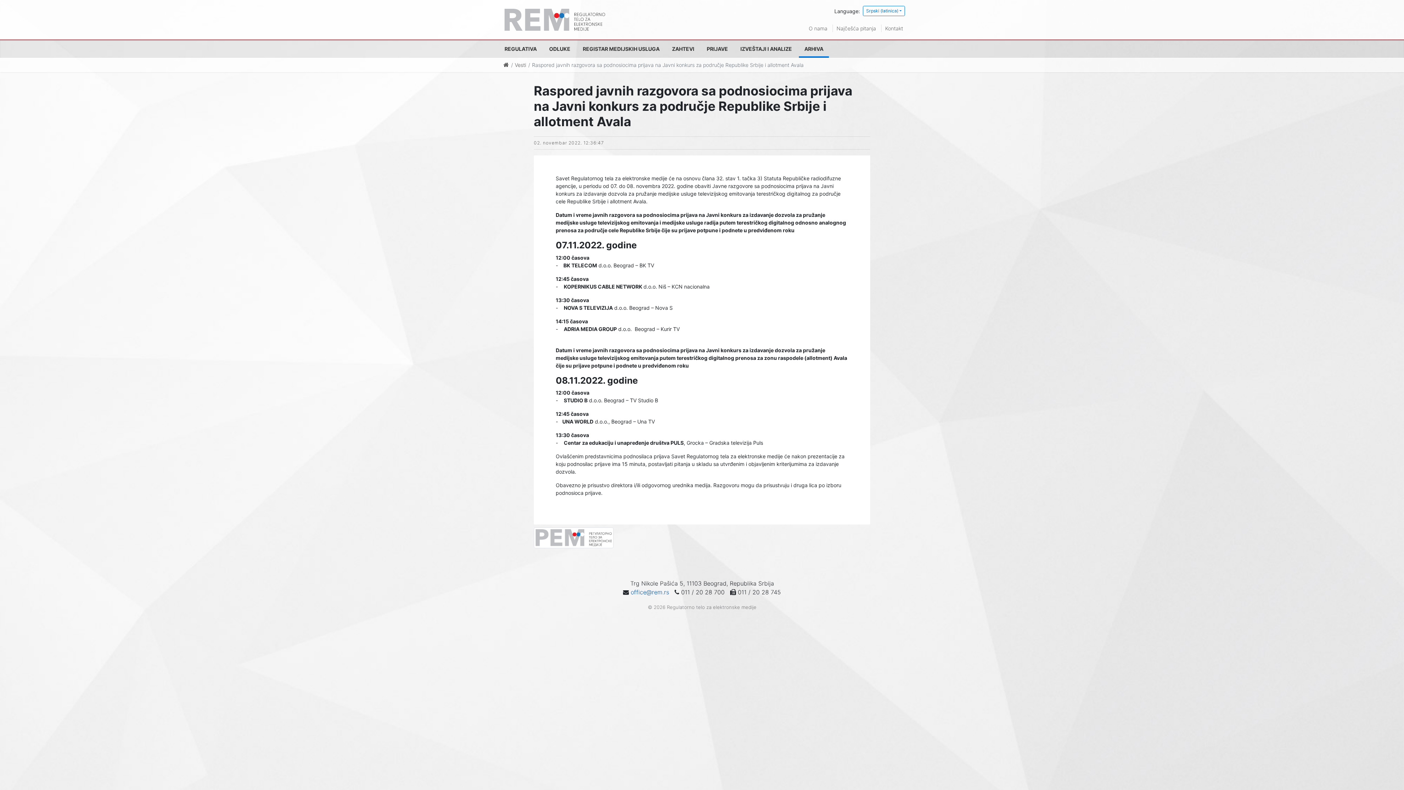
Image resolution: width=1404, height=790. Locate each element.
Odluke (559, 49)
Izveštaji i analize (766, 49)
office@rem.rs (650, 592)
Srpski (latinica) (882, 11)
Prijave (717, 49)
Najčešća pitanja (856, 28)
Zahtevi (683, 49)
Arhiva (813, 49)
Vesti (520, 65)
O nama (818, 28)
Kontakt (894, 28)
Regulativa (521, 49)
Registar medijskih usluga (621, 49)
